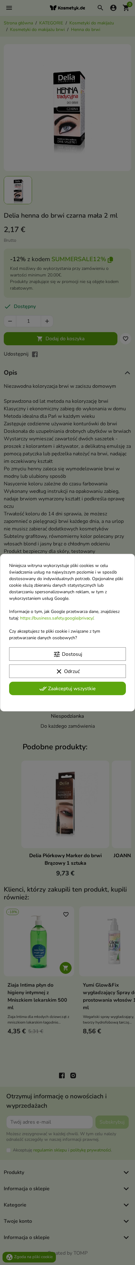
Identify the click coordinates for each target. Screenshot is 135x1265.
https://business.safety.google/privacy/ (56, 618)
